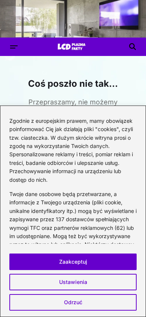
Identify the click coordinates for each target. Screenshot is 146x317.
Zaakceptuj (73, 261)
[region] (73, 211)
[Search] (132, 47)
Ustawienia (73, 282)
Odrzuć (73, 302)
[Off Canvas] (14, 46)
